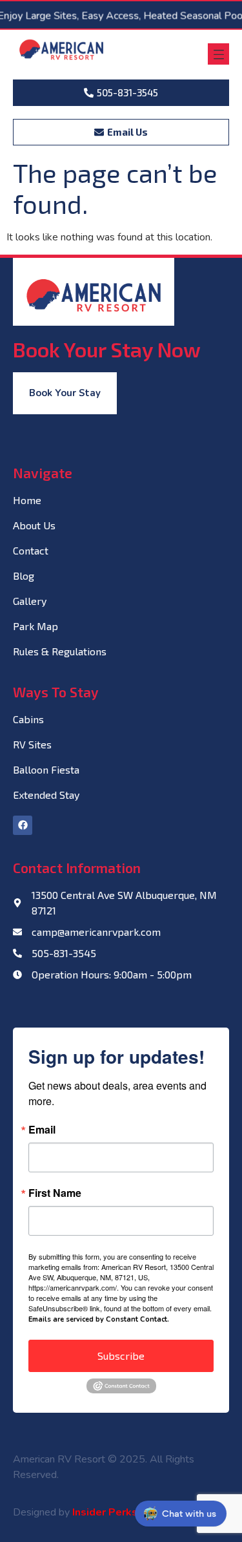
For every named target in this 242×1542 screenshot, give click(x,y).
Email (41, 1130)
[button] (218, 54)
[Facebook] (22, 825)
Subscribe (121, 1355)
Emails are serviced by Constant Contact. (98, 1319)
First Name (54, 1193)
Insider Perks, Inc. (115, 1512)
